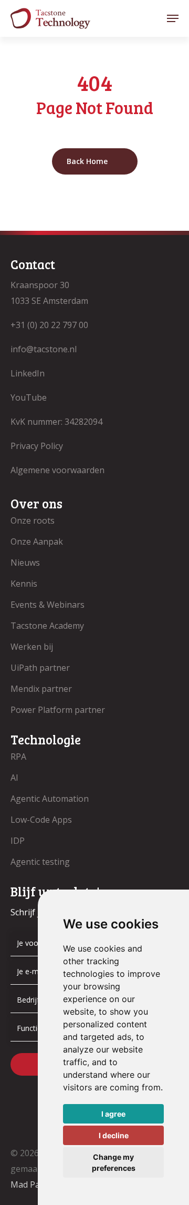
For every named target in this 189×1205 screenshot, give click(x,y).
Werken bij (31, 646)
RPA (18, 756)
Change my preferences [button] (113, 1162)
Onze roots (32, 520)
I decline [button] (114, 1135)
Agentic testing (40, 861)
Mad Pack (29, 1184)
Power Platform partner (57, 710)
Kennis (23, 583)
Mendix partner (41, 689)
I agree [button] (113, 1113)
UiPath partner (40, 667)
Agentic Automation (49, 798)
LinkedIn (27, 373)
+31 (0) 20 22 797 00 (49, 325)
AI (14, 777)
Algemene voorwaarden (57, 470)
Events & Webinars (47, 604)
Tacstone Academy (47, 625)
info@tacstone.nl (43, 349)
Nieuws (25, 562)
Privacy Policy (36, 446)
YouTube (28, 397)
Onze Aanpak (36, 541)
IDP (17, 840)
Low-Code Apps (41, 819)
